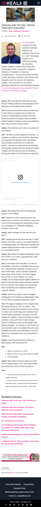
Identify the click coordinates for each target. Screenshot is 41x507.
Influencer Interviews (21, 31)
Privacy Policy (29, 484)
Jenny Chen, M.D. (10, 36)
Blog (10, 31)
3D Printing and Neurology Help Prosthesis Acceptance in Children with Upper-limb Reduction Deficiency (19, 427)
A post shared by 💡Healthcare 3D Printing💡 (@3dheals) (20, 204)
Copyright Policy (19, 488)
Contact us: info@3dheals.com (20, 496)
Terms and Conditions (13, 484)
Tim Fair (25, 43)
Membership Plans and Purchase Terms (19, 492)
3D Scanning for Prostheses (12, 421)
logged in (12, 472)
